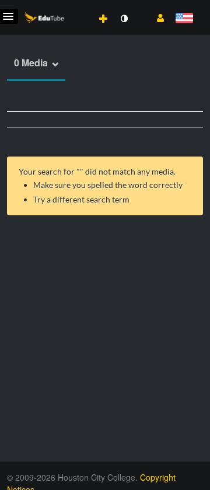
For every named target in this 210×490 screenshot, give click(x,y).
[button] (156, 17)
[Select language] (184, 19)
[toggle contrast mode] (123, 18)
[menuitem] (77, 6)
